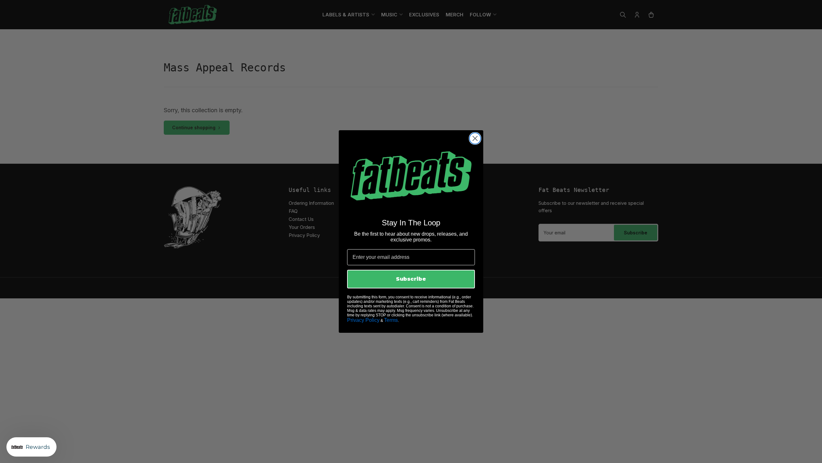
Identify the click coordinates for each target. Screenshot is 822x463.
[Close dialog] (475, 138)
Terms (391, 320)
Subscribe (411, 279)
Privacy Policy (363, 320)
